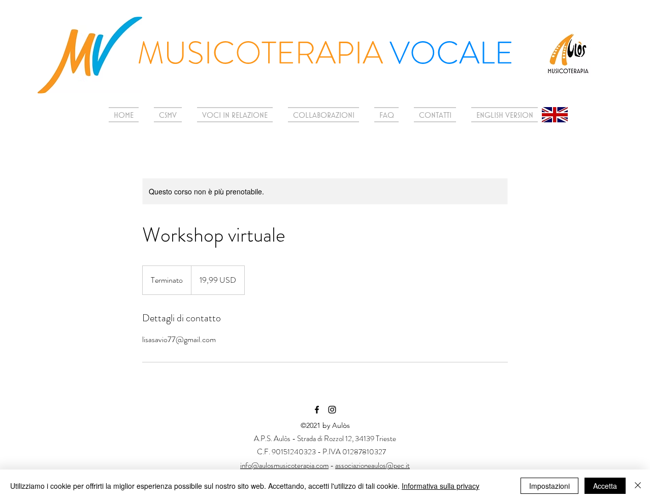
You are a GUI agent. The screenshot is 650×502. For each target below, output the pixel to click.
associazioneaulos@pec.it (372, 465)
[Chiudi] (638, 486)
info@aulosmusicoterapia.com (284, 465)
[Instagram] (332, 410)
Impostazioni (549, 486)
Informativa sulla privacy (440, 486)
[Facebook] (317, 410)
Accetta (605, 486)
